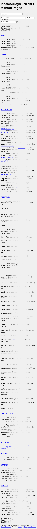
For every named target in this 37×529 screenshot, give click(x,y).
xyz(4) (18, 188)
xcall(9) (16, 340)
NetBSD (31, 525)
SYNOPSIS (5, 55)
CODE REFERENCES (8, 414)
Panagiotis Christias (30, 527)
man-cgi (20, 527)
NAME (3, 36)
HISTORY (4, 454)
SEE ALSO (5, 442)
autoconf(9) (6, 174)
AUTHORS (4, 465)
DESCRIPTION (6, 110)
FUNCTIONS (5, 197)
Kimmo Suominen (6, 527)
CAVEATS (4, 486)
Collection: (5, 19)
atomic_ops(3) (7, 129)
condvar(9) (25, 446)
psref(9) (5, 132)
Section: (4, 16)
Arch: (28, 16)
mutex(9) (5, 448)
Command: (4, 12)
